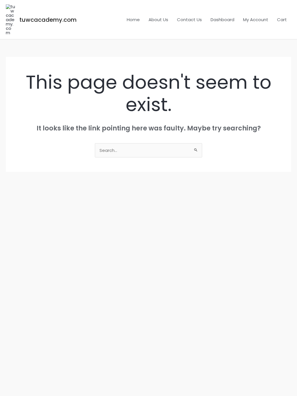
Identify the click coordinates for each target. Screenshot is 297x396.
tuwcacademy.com (48, 20)
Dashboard (222, 20)
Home (133, 20)
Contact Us (189, 20)
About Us (158, 20)
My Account (255, 20)
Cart (282, 20)
